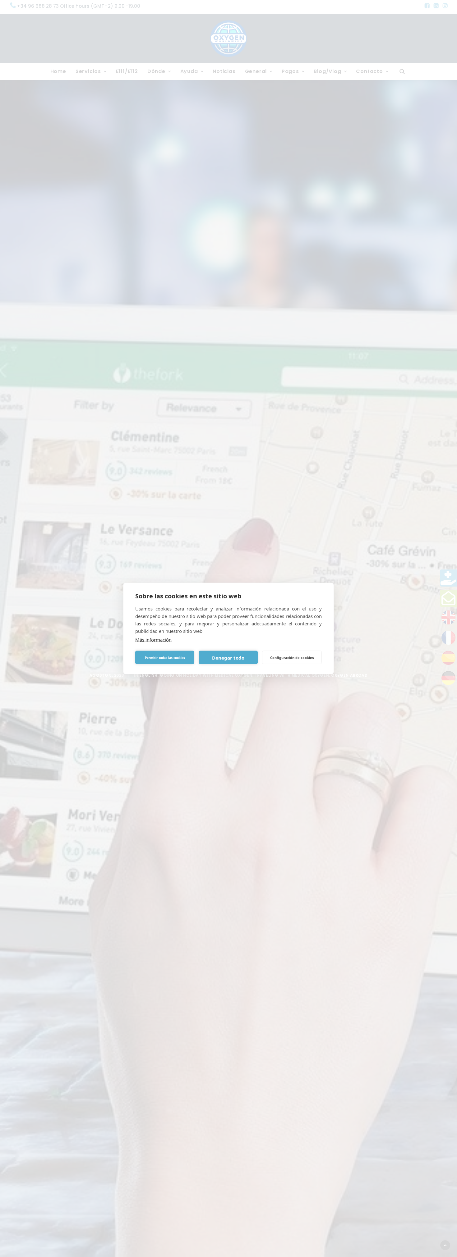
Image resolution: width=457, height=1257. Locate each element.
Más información (153, 640)
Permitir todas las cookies (165, 657)
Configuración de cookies (292, 657)
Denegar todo (228, 657)
